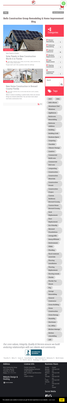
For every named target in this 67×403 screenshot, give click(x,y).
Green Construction (35, 61)
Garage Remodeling (53, 292)
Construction (53, 172)
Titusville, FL (7, 358)
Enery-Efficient (54, 239)
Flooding (52, 250)
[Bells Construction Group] (33, 2)
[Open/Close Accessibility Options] (64, 3)
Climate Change (10, 62)
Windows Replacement (50, 56)
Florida (22, 61)
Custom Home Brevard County (27, 91)
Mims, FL (14, 358)
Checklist (52, 144)
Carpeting (52, 140)
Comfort (52, 151)
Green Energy (17, 62)
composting (53, 168)
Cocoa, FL (20, 358)
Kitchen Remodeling (50, 40)
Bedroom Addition (52, 124)
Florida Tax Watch (53, 282)
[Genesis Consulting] (8, 382)
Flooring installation (53, 261)
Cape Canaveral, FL (40, 358)
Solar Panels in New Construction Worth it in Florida (21, 57)
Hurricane (52, 322)
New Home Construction (13, 61)
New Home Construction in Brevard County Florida (21, 87)
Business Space (54, 137)
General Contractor (8, 49)
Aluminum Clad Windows (54, 107)
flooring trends (54, 274)
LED (50, 340)
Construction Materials (53, 177)
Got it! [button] (61, 400)
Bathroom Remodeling (50, 45)
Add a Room (53, 102)
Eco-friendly (53, 225)
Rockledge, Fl (37, 360)
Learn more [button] (52, 400)
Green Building (54, 304)
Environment (53, 243)
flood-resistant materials (54, 255)
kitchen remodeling (53, 334)
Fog (50, 288)
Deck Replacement (53, 213)
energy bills (53, 236)
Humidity (52, 318)
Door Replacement (50, 61)
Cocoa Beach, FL (29, 358)
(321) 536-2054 (11, 373)
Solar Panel (27, 61)
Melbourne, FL (51, 358)
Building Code (53, 133)
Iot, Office (52, 326)
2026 (58, 99)
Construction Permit (53, 183)
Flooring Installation (50, 66)
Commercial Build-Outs (50, 72)
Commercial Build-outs (53, 156)
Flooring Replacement (53, 268)
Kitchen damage (54, 329)
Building (51, 130)
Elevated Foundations (53, 230)
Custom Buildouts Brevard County (54, 199)
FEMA (51, 246)
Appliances (52, 113)
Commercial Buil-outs (53, 163)
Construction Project (53, 190)
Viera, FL (44, 360)
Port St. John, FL (27, 360)
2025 (50, 99)
